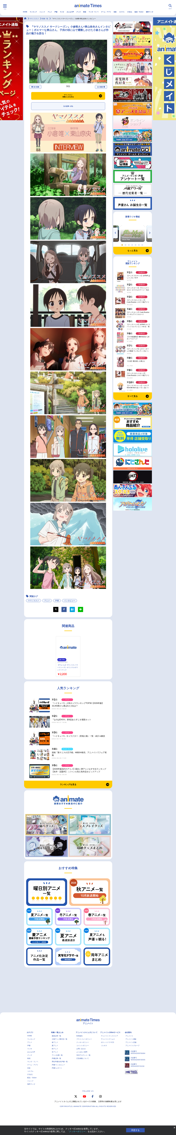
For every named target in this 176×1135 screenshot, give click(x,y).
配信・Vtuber (139, 12)
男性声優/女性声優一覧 (60, 1062)
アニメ (50, 12)
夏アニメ (55, 1045)
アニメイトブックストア (109, 1036)
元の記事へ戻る (68, 106)
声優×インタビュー (58, 1065)
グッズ (78, 12)
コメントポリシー (82, 1045)
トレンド (42, 12)
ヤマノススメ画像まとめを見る (68, 96)
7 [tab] (143, 244)
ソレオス (104, 1045)
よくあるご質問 (81, 1052)
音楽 (115, 12)
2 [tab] (126, 244)
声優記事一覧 (56, 1058)
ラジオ (62, 12)
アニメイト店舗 (130, 1042)
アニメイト (129, 1036)
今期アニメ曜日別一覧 (59, 1039)
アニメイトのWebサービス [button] (110, 1032)
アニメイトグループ (132, 1045)
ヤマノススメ (33, 601)
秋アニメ (55, 1049)
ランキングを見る (68, 784)
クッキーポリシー (82, 1042)
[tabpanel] (132, 233)
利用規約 (79, 1036)
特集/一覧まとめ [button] (57, 1032)
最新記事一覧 (56, 1036)
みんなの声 (70, 12)
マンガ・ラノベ (94, 12)
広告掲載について (82, 1058)
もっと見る (132, 250)
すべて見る (132, 396)
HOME (25, 12)
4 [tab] (133, 244)
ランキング (33, 12)
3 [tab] (129, 244)
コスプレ (122, 12)
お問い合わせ (81, 1049)
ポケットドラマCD (107, 1042)
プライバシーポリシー (84, 1039)
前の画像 (36, 87)
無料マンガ (149, 12)
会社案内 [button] (128, 1032)
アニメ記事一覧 (57, 1055)
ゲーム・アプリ (106, 12)
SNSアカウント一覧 (83, 1055)
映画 (84, 12)
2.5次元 (129, 12)
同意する (135, 1130)
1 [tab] (122, 244)
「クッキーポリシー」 (77, 1131)
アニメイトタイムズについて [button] (87, 1032)
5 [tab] (136, 244)
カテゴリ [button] (30, 1032)
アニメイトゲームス (108, 1039)
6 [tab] (139, 244)
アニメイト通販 (130, 1039)
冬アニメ (55, 1052)
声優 (56, 12)
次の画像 (100, 87)
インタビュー (69, 601)
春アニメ (55, 1042)
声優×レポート (57, 1068)
